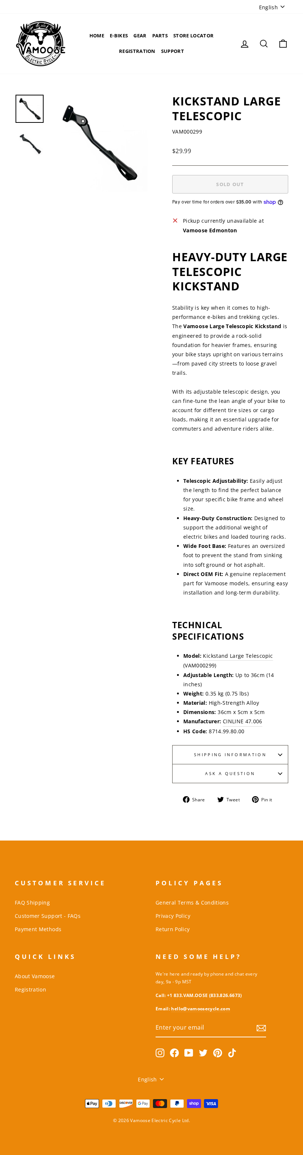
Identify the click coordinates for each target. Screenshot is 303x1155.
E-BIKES (119, 35)
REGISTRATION (137, 51)
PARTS (160, 35)
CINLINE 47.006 (242, 721)
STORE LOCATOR (193, 35)
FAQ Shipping (32, 902)
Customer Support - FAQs (48, 915)
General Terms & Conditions (192, 902)
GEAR (139, 35)
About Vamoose (35, 976)
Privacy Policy (173, 915)
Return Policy (173, 929)
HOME (96, 35)
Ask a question (230, 773)
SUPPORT (172, 51)
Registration (30, 989)
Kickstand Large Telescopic (238, 655)
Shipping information (230, 754)
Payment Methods (38, 929)
